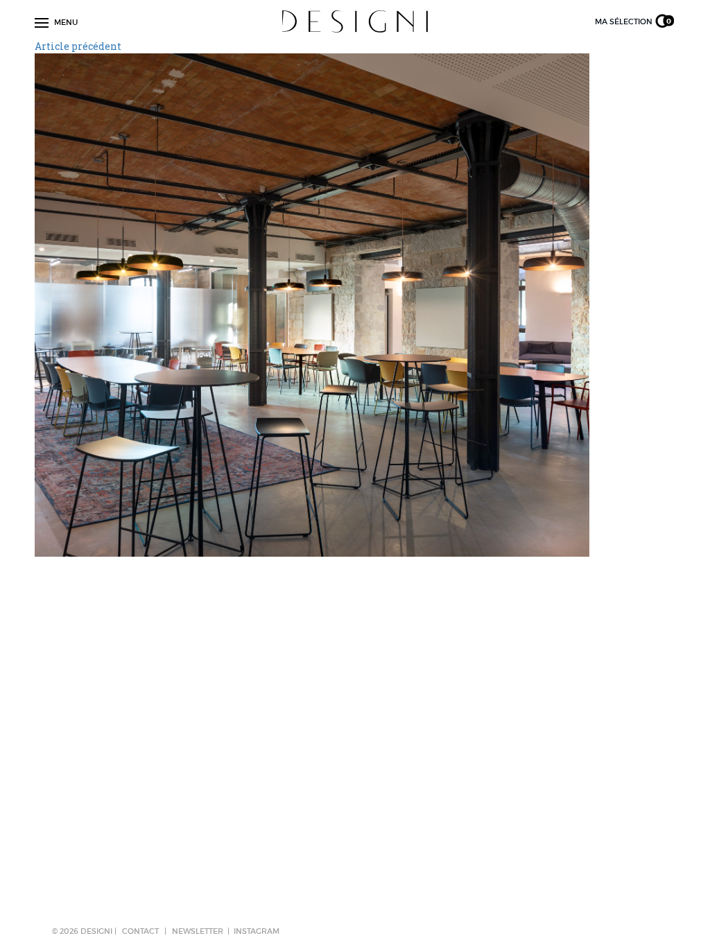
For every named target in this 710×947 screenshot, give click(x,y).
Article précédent (78, 46)
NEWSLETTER (197, 931)
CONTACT (140, 931)
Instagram (256, 931)
